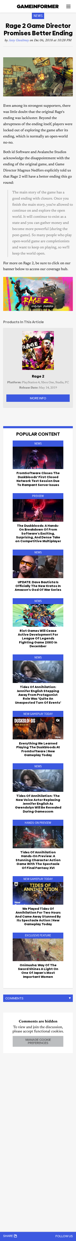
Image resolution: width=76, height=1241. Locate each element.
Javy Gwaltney (19, 40)
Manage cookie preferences (38, 1041)
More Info (38, 398)
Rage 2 (38, 376)
